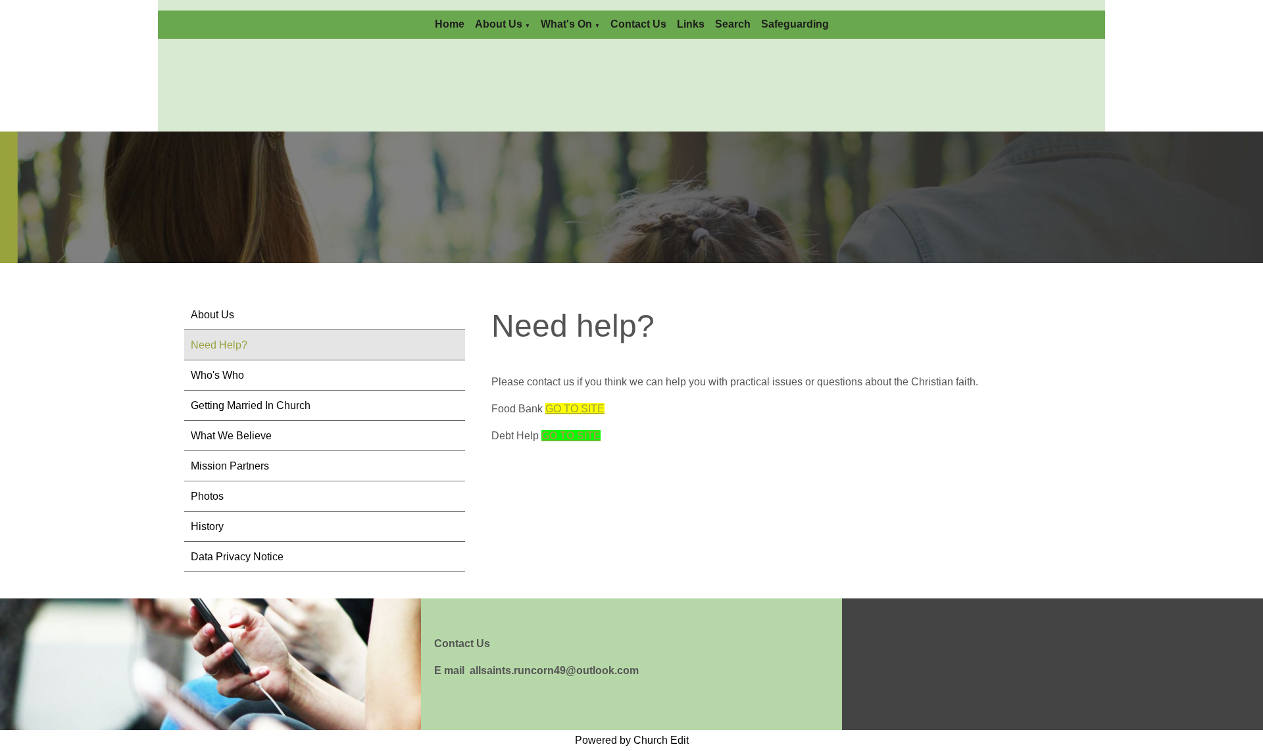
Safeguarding (795, 24)
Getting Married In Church (250, 405)
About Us (498, 24)
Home (449, 24)
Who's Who (217, 375)
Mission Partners (230, 466)
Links (691, 24)
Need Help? (219, 345)
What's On (566, 24)
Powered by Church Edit (632, 740)
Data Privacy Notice (237, 556)
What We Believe (231, 435)
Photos (207, 496)
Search (733, 24)
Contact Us (638, 24)
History (207, 526)
